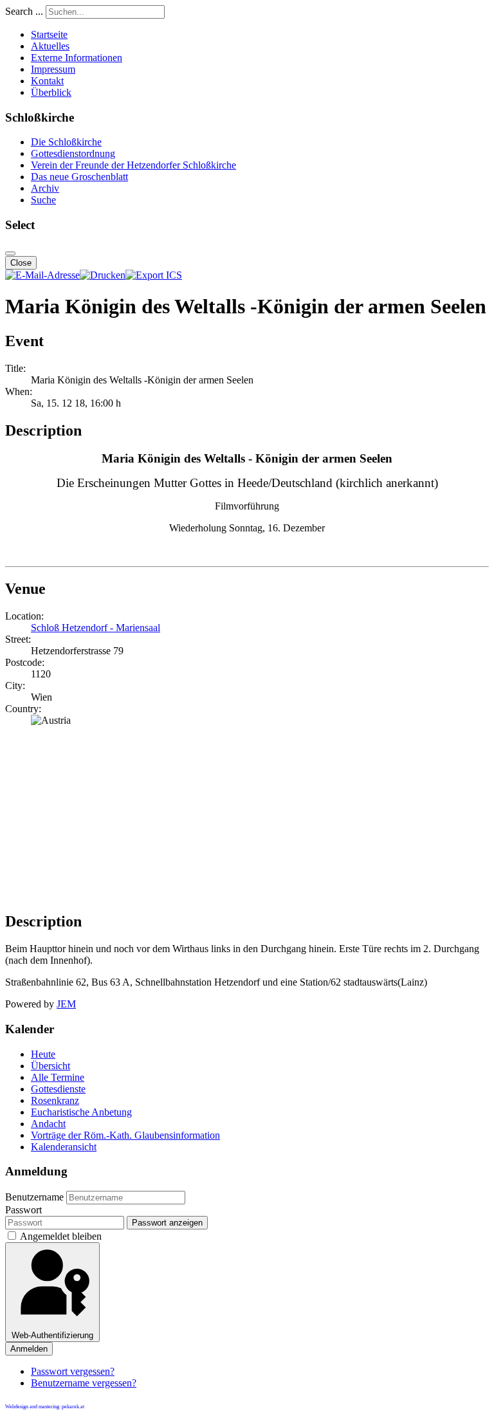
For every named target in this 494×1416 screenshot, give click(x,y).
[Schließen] (10, 253)
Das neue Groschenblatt (79, 176)
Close (21, 263)
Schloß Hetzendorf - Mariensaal (95, 627)
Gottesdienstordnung (73, 153)
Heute (43, 1054)
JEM (66, 1003)
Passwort (23, 1209)
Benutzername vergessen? (83, 1382)
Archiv (45, 188)
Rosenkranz (55, 1100)
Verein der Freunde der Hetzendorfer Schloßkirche (133, 165)
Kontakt (47, 80)
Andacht (48, 1123)
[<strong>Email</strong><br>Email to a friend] (42, 275)
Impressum (53, 69)
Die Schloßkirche (66, 141)
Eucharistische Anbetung (81, 1112)
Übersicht (50, 1065)
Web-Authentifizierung (52, 1335)
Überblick (51, 92)
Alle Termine (57, 1077)
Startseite (49, 34)
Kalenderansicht (63, 1146)
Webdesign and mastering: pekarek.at (44, 1407)
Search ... (24, 11)
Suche (43, 199)
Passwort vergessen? (72, 1371)
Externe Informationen (76, 57)
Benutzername (34, 1196)
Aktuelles (50, 46)
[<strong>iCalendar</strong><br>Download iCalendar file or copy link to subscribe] (153, 275)
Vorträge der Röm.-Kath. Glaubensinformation (125, 1135)
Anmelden (29, 1349)
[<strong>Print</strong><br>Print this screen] (102, 275)
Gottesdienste (58, 1088)
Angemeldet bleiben (61, 1236)
